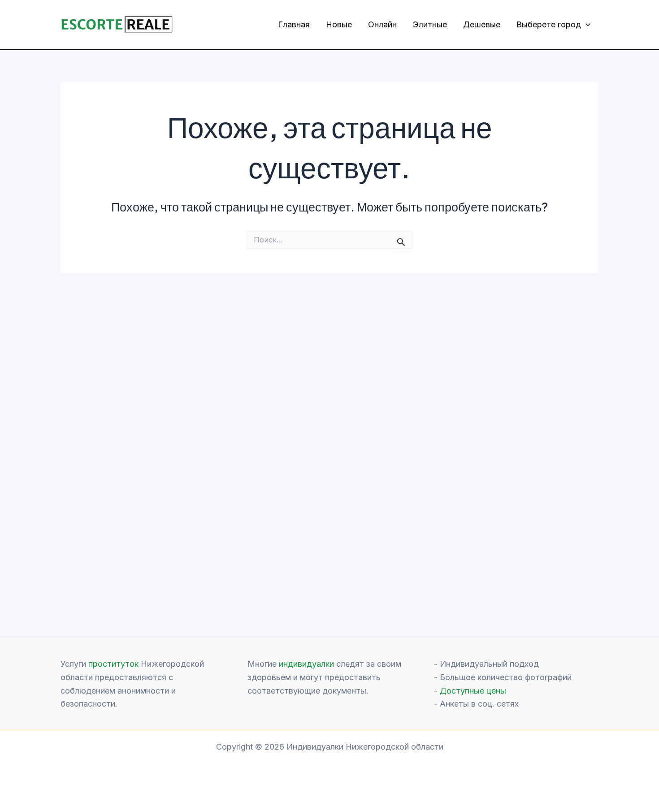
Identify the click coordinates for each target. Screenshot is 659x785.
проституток (113, 664)
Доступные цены (473, 690)
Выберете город (548, 24)
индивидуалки (306, 664)
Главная (294, 24)
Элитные (430, 24)
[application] (585, 24)
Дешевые (481, 24)
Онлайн (382, 24)
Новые (339, 24)
